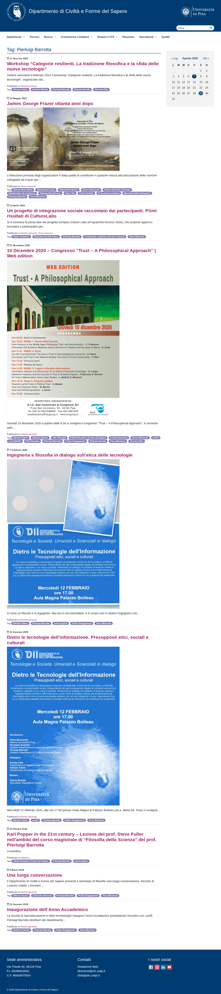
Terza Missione (37, 196)
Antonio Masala (40, 89)
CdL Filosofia (59, 438)
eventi (156, 438)
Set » (206, 58)
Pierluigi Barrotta (61, 89)
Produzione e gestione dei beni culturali (104, 236)
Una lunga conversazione (34, 875)
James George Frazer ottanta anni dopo (50, 103)
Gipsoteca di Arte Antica (46, 236)
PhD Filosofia (32, 441)
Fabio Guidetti (86, 193)
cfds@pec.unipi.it (88, 975)
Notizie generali (29, 86)
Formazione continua (108, 193)
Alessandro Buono (68, 190)
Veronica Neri (101, 89)
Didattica (25, 857)
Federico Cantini (21, 930)
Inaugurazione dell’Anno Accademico (47, 909)
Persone (34, 37)
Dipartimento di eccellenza (22, 193)
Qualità (166, 37)
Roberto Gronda (82, 89)
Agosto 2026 (190, 58)
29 (200, 93)
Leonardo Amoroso (42, 895)
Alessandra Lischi (46, 190)
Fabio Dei (70, 193)
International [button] (146, 37)
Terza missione (28, 186)
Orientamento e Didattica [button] (75, 37)
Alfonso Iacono (20, 895)
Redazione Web (87, 966)
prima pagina (60, 623)
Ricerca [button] (48, 37)
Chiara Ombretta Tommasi (117, 190)
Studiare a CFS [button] (105, 37)
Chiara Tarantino (21, 236)
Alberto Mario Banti (22, 190)
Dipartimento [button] (14, 37)
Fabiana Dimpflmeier (50, 193)
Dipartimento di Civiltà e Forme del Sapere (78, 11)
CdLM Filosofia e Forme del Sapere (88, 438)
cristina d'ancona (118, 438)
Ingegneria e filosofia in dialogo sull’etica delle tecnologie (70, 455)
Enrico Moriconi (140, 438)
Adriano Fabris (20, 89)
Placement (128, 37)
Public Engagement (75, 441)
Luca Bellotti (15, 441)
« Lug (174, 58)
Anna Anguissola (91, 190)
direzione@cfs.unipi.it (91, 971)
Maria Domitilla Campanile (137, 193)
